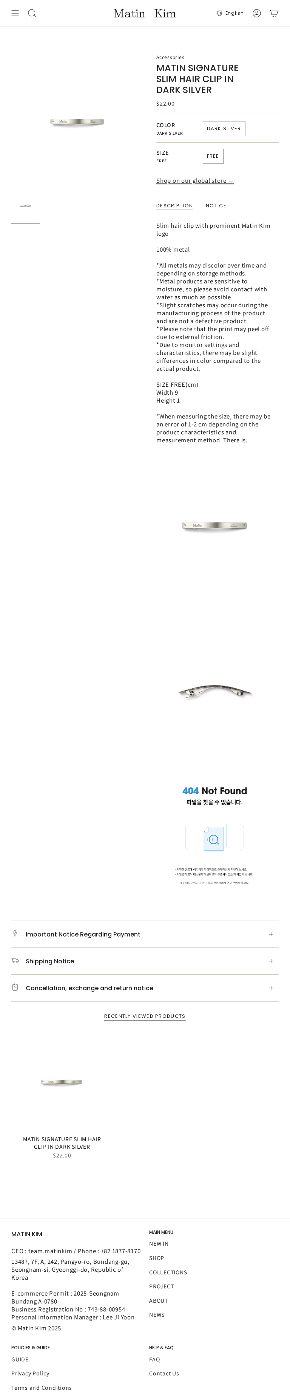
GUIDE (20, 1359)
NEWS (157, 1314)
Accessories (170, 57)
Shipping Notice (50, 961)
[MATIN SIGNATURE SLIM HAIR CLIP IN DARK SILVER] (62, 1081)
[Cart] (274, 13)
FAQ (154, 1359)
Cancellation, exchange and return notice (89, 988)
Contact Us (164, 1373)
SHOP (156, 1258)
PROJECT (161, 1286)
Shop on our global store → (195, 180)
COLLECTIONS (168, 1272)
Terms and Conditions (41, 1387)
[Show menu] (15, 13)
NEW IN (159, 1243)
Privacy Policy (30, 1373)
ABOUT (158, 1300)
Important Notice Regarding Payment (83, 934)
